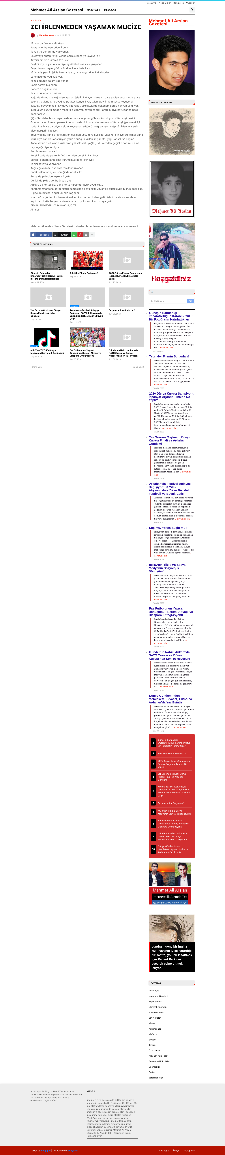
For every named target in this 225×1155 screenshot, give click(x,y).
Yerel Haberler (156, 1077)
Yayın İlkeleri (155, 1017)
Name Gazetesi (156, 1012)
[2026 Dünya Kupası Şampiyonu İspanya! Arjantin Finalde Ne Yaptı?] (126, 260)
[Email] (86, 234)
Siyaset (152, 1039)
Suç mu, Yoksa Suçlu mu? (122, 310)
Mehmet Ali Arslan (158, 1007)
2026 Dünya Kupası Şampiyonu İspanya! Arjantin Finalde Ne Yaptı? (125, 276)
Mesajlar (110, 10)
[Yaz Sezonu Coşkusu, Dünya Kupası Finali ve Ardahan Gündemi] (48, 297)
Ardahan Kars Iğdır (158, 1055)
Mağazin (153, 1034)
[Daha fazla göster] (92, 234)
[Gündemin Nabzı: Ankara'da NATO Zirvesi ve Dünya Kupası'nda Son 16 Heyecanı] (126, 337)
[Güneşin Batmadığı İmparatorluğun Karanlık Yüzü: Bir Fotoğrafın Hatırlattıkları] (48, 260)
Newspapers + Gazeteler (184, 3)
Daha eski (137, 367)
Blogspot (46, 1150)
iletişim (152, 1045)
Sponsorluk (154, 1066)
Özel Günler (154, 1050)
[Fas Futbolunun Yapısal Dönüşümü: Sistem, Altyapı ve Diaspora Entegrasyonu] (87, 337)
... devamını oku (165, 347)
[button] (192, 10)
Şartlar (152, 1072)
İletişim (176, 1150)
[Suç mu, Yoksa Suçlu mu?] (126, 297)
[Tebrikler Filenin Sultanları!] (87, 260)
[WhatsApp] (74, 234)
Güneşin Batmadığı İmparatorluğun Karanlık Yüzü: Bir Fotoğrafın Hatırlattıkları (46, 276)
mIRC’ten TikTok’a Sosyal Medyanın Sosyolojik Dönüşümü (47, 351)
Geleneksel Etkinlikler (159, 1061)
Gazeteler (93, 10)
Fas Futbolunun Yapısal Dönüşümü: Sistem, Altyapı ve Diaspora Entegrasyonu (85, 353)
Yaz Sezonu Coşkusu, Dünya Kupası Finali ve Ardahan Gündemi (45, 313)
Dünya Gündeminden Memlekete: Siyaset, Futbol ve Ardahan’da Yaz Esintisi (171, 699)
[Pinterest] (80, 234)
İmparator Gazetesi (158, 996)
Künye (152, 1023)
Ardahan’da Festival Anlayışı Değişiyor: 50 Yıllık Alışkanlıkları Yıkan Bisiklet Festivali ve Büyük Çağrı (86, 314)
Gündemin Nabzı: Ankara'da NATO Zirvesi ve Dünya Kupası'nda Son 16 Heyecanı (123, 353)
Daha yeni (37, 367)
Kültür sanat (155, 1028)
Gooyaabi (73, 1150)
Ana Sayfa (151, 3)
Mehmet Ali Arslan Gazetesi (56, 10)
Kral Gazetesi (155, 1001)
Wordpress (189, 1150)
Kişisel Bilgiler (165, 3)
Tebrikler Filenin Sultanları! (84, 273)
